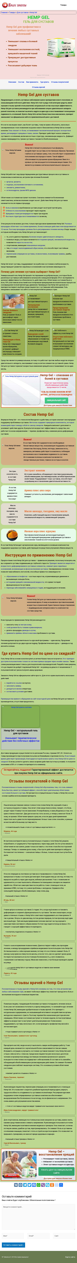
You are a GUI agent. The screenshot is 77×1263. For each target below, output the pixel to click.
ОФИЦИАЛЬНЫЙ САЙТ (56, 400)
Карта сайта (70, 1257)
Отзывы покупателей (60, 82)
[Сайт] (64, 1236)
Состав (21, 82)
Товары (63, 5)
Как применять (32, 82)
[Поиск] (72, 5)
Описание (12, 82)
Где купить (44, 82)
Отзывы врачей (38, 87)
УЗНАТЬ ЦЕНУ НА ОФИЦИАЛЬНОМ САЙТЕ (56, 1171)
